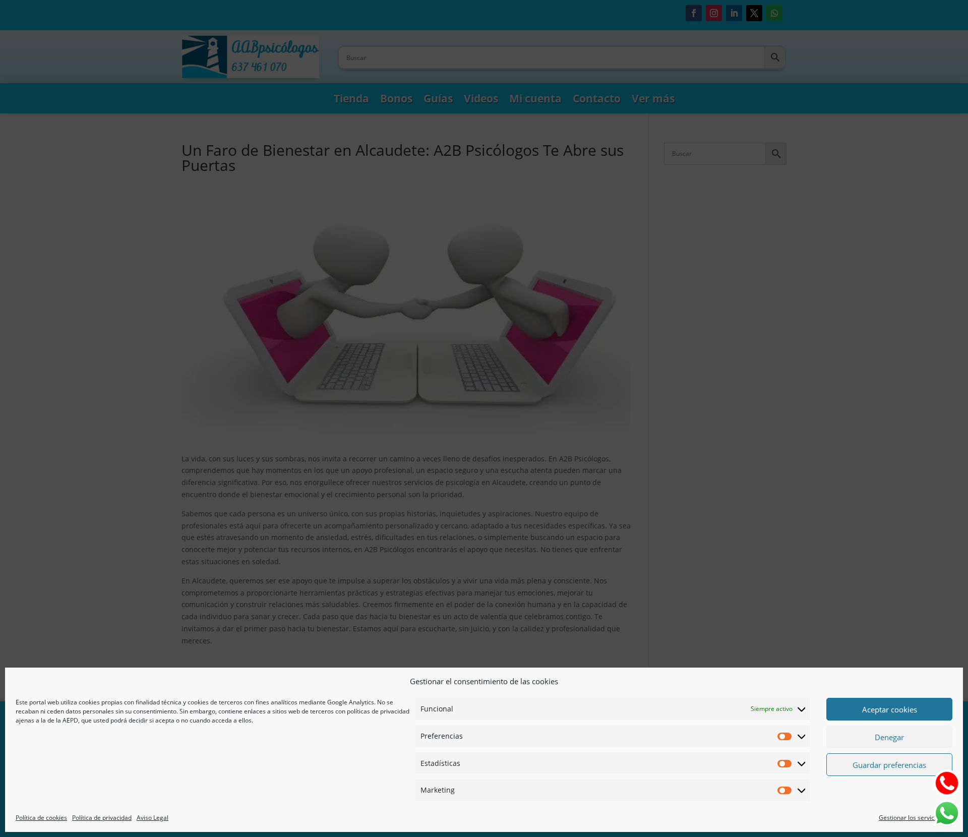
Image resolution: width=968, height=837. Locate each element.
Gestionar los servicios (910, 817)
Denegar (889, 737)
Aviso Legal (152, 817)
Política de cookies (41, 817)
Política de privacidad (102, 817)
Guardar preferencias (889, 765)
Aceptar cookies (889, 709)
